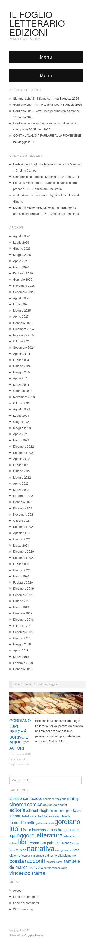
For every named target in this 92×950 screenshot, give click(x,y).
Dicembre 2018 (23, 619)
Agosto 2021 (21, 533)
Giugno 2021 (22, 539)
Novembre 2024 (24, 335)
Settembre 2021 (24, 526)
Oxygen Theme (33, 935)
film (46, 816)
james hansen (59, 829)
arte (64, 799)
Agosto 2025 (21, 298)
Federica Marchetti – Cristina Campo (57, 176)
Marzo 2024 (21, 384)
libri (23, 841)
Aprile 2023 (21, 434)
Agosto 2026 (21, 236)
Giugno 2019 (22, 601)
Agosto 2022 (21, 458)
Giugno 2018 (22, 638)
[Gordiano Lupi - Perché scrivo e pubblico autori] (46, 705)
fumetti (15, 822)
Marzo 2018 (21, 656)
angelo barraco (52, 799)
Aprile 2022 (21, 483)
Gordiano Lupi (72, 695)
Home (28, 684)
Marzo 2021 (21, 545)
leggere (25, 835)
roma (59, 862)
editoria (17, 809)
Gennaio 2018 (22, 669)
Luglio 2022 (21, 465)
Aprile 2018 (21, 650)
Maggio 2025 (22, 310)
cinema (17, 803)
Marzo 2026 (21, 267)
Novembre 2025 (24, 285)
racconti (35, 860)
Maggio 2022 (22, 477)
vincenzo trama (27, 872)
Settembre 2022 (24, 452)
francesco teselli (59, 816)
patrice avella (54, 855)
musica (21, 849)
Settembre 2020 (24, 557)
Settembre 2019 (24, 595)
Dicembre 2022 (23, 446)
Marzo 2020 (21, 576)
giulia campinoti (45, 823)
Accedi (17, 890)
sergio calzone (52, 868)
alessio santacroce (25, 798)
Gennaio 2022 (22, 502)
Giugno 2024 (22, 366)
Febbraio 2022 (23, 496)
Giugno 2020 (22, 570)
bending (72, 798)
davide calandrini (55, 804)
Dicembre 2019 (23, 588)
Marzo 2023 (21, 440)
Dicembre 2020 (23, 551)
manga (66, 843)
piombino (69, 855)
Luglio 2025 (21, 304)
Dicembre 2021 (23, 508)
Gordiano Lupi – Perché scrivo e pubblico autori (20, 734)
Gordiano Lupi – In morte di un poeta (37, 104)
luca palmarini (50, 842)
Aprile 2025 (21, 316)
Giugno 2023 (22, 421)
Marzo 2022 (21, 489)
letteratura (49, 835)
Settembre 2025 (24, 292)
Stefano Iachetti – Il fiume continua (36, 98)
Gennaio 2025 (22, 323)
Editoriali (57, 695)
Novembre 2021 (24, 514)
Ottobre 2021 (22, 520)
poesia (16, 860)
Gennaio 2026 (22, 279)
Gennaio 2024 (22, 391)
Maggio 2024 (22, 372)
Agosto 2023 (21, 409)
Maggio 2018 (22, 644)
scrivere (36, 867)
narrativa (40, 848)
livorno (34, 842)
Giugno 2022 (22, 471)
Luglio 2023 (21, 415)
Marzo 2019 (21, 607)
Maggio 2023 (22, 428)
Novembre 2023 (24, 397)
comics (34, 803)
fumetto (29, 822)
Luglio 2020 (21, 564)
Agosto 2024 (21, 353)
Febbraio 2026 (23, 273)
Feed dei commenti (26, 903)
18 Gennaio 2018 (20, 754)
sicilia (64, 868)
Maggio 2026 (22, 254)
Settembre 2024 (24, 347)
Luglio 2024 (21, 360)
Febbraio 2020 (23, 582)
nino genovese (63, 850)
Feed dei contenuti (25, 896)
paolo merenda (35, 855)
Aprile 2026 (21, 261)
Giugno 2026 (22, 248)
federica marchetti (32, 816)
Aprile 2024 (21, 378)
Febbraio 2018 (23, 663)
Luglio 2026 (21, 242)
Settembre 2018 (24, 632)
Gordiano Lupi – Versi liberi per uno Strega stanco (46, 111)
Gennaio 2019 (22, 613)
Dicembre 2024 (23, 329)
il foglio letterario (33, 829)
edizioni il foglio (38, 810)
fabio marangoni (61, 810)
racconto (51, 862)
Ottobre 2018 (22, 626)
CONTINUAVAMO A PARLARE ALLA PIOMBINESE (47, 135)
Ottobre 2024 (22, 341)
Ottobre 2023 (22, 403)
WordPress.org (23, 909)
